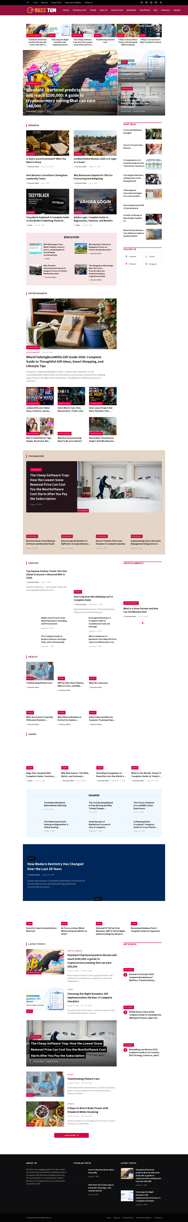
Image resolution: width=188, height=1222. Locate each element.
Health (104, 10)
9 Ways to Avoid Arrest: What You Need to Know (150, 40)
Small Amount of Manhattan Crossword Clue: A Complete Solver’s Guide (99, 824)
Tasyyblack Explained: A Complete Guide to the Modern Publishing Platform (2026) (47, 219)
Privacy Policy (56, 2)
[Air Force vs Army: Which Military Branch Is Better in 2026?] (76, 915)
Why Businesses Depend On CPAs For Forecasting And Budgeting (93, 177)
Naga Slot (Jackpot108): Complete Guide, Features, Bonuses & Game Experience (40, 775)
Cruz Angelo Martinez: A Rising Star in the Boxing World (133, 178)
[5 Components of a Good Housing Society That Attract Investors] (154, 164)
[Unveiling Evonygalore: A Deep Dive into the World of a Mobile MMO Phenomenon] (111, 754)
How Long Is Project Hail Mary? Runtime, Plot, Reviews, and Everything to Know (102, 409)
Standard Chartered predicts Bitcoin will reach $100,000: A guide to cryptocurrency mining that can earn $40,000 (37, 42)
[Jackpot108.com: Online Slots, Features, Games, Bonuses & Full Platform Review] (40, 396)
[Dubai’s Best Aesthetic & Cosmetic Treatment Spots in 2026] (103, 705)
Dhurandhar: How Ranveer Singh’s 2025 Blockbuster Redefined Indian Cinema (101, 439)
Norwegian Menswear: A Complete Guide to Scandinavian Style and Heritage (100, 622)
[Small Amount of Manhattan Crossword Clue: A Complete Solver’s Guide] (81, 825)
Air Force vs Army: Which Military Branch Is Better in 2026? (74, 931)
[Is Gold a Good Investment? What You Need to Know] (47, 143)
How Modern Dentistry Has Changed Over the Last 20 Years (55, 866)
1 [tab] (140, 619)
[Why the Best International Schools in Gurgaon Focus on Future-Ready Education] (35, 269)
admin (30, 225)
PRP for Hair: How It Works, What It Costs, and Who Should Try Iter (71, 684)
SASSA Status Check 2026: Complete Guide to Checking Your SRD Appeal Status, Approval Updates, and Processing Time (145, 1014)
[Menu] (28, 2)
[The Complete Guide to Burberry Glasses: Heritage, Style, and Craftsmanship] (32, 640)
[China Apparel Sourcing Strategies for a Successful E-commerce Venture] (154, 194)
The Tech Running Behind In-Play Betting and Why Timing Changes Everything (101, 805)
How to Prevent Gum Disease (133, 146)
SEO (156, 10)
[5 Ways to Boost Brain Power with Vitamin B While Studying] (128, 30)
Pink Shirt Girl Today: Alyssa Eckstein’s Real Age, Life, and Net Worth (101, 1187)
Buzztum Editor (31, 111)
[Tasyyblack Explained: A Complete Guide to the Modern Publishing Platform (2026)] (47, 201)
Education (117, 10)
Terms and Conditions (73, 2)
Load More (70, 1135)
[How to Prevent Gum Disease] (154, 149)
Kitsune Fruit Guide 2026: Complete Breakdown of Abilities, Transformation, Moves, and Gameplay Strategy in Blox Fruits (145, 977)
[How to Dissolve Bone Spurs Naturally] (80, 1173)
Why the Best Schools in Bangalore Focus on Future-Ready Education (100, 247)
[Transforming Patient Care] (105, 30)
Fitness (120, 35)
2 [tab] (143, 619)
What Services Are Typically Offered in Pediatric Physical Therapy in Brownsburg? (39, 719)
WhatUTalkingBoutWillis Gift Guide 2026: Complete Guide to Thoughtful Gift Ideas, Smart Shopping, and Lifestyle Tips (64, 361)
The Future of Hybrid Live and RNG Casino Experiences (144, 805)
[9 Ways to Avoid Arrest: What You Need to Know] (150, 30)
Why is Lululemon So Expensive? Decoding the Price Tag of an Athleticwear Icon (103, 639)
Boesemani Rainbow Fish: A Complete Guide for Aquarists (145, 929)
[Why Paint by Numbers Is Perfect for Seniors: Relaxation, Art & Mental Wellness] (71, 705)
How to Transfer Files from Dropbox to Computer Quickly (110, 542)
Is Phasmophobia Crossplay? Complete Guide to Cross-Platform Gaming (146, 824)
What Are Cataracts (98, 683)
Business (131, 10)
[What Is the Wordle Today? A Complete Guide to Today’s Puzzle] (146, 754)
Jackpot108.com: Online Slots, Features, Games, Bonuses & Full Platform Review (38, 409)
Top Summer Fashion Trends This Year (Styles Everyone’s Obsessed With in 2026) (46, 574)
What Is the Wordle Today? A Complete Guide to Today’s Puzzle (146, 775)
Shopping (145, 10)
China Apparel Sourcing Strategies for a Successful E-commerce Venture (132, 193)
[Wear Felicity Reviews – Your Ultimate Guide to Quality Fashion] (154, 234)
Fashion (78, 592)
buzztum (35, 1218)
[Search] (161, 2)
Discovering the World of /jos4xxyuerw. (133, 206)
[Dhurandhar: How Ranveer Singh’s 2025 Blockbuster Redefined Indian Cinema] (103, 426)
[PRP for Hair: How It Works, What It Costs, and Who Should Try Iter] (71, 671)
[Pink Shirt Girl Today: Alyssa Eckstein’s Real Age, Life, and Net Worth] (80, 1188)
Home (35, 2)
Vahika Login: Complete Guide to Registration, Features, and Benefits (93, 219)
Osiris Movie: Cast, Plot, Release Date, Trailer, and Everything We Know (70, 409)
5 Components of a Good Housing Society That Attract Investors (133, 163)
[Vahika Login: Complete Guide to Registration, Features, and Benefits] (95, 201)
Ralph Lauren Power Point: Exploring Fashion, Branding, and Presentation (54, 620)
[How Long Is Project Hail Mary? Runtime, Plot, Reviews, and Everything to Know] (103, 396)
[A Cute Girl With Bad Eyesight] (154, 134)
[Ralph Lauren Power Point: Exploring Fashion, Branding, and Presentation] (32, 622)
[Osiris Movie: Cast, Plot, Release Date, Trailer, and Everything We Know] (71, 396)
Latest (52, 35)
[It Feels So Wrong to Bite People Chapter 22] (154, 219)
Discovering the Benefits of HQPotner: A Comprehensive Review (74, 542)
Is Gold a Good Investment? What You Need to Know (46, 160)
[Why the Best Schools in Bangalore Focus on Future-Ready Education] (81, 248)
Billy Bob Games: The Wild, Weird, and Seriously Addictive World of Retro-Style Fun (75, 775)
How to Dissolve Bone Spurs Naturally (101, 1171)
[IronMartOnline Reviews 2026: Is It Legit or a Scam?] (95, 143)
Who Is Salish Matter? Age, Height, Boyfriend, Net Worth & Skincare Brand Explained (39, 439)
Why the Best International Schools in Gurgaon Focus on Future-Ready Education (55, 269)
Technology (80, 10)
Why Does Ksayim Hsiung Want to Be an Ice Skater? (70, 439)
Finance (165, 10)
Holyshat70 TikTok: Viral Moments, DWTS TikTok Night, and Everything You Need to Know (111, 931)
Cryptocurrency (34, 35)
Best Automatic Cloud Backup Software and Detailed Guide (40, 542)
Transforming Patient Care (105, 40)
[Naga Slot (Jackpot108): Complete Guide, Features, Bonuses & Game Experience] (41, 754)
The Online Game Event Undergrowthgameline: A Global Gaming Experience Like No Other (56, 824)
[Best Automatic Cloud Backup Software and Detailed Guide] (41, 528)
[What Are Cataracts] (103, 671)
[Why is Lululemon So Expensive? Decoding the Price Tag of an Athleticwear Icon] (80, 640)
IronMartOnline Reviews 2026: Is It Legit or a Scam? (95, 160)
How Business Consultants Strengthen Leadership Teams (47, 177)
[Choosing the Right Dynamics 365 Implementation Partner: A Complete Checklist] (60, 30)
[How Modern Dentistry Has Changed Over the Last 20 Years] (129, 872)
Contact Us (88, 2)
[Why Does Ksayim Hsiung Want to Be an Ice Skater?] (71, 426)
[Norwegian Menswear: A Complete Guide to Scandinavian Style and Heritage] (80, 622)
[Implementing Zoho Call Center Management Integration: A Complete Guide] (146, 528)
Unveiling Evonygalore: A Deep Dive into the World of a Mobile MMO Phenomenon (111, 775)
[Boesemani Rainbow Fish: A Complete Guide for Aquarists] (146, 915)
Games (177, 10)
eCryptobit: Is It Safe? (134, 608)
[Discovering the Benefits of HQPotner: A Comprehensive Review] (76, 528)
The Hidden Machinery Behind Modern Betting (55, 804)
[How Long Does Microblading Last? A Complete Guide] (95, 581)
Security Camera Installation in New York (41, 929)
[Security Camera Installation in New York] (41, 915)
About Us (44, 2)
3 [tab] (145, 619)
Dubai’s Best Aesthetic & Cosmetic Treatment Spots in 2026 (102, 719)
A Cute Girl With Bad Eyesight (132, 131)
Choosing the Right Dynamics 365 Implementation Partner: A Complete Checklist (60, 42)
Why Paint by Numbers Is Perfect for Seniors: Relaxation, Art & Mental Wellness (70, 719)
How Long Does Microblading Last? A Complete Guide (93, 598)
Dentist (98, 899)
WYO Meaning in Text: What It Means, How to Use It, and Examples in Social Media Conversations (53, 249)
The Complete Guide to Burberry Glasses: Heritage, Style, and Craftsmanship (54, 639)
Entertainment (33, 347)
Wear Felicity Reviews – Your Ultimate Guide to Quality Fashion (134, 233)
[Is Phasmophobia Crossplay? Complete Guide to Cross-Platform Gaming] (126, 825)
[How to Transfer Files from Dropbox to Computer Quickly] (111, 528)
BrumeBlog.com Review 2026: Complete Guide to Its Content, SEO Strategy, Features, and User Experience (145, 1052)
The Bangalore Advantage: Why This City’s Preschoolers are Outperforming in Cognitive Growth (101, 270)
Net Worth (128, 970)
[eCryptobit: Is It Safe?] (142, 586)
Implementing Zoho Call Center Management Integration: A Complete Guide (146, 542)
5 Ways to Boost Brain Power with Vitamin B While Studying (127, 42)
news (66, 10)
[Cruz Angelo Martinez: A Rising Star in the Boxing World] (154, 179)
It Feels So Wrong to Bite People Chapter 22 (132, 218)
